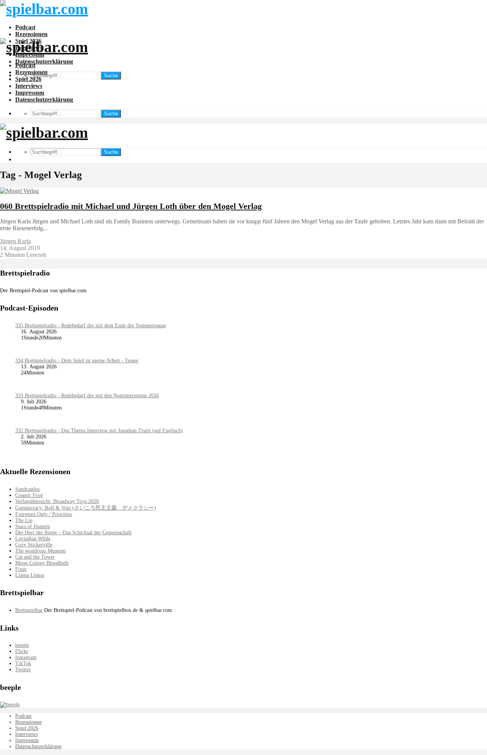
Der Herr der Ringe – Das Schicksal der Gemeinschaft (73, 532)
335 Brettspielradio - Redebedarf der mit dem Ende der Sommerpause (90, 325)
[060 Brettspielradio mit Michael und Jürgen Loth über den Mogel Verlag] (19, 191)
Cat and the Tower (35, 557)
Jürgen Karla (15, 241)
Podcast (25, 27)
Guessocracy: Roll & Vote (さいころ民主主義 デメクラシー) (85, 508)
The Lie (23, 520)
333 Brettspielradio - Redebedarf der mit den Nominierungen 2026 (87, 395)
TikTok (23, 663)
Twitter (23, 669)
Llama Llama (29, 575)
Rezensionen (31, 34)
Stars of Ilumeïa (32, 526)
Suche (111, 75)
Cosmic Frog (29, 495)
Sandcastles (27, 489)
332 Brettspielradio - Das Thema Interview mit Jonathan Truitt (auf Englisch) (99, 430)
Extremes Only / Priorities (43, 514)
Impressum (29, 92)
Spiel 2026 (28, 79)
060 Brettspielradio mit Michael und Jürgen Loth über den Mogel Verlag (131, 206)
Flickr (21, 651)
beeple (22, 645)
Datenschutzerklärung (44, 61)
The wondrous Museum (40, 551)
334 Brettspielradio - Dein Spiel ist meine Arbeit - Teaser (76, 360)
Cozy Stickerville (34, 545)
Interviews (28, 86)
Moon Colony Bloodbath (41, 563)
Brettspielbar (29, 610)
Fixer (21, 569)
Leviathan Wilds (32, 539)
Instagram (26, 657)
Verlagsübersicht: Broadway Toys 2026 (57, 501)
